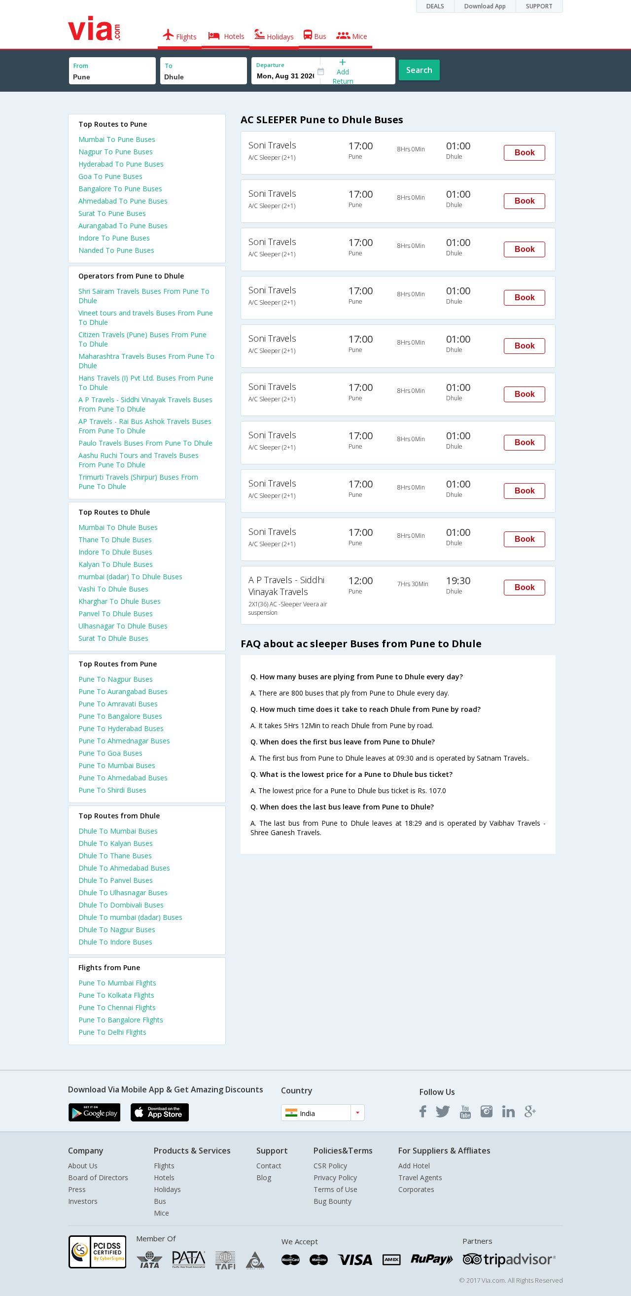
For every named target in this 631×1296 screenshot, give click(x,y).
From (80, 66)
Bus (160, 1201)
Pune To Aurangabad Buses (123, 691)
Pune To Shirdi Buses (112, 790)
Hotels (164, 1177)
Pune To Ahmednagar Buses (124, 740)
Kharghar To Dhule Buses (119, 601)
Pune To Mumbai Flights (117, 982)
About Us (83, 1165)
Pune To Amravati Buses (118, 703)
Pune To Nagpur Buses (115, 679)
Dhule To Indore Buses (115, 941)
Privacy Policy (335, 1177)
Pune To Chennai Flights (117, 1007)
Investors (83, 1201)
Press (77, 1189)
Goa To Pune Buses (110, 176)
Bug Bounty (332, 1201)
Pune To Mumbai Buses (116, 765)
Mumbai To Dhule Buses (118, 527)
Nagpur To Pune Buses (115, 151)
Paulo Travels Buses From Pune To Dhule (145, 443)
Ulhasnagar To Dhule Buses (123, 625)
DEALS (435, 6)
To (169, 66)
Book (525, 152)
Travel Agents (420, 1177)
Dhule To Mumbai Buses (118, 831)
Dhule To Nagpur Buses (116, 929)
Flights (164, 1165)
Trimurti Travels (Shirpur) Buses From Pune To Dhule (138, 481)
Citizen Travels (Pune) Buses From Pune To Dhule (142, 339)
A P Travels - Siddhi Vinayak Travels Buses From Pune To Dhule (145, 404)
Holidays (167, 1189)
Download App (485, 6)
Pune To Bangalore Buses (120, 716)
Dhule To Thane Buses (115, 855)
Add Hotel (414, 1165)
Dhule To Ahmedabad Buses (124, 868)
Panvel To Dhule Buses (115, 613)
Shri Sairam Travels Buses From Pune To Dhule (144, 295)
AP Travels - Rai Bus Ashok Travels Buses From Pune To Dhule (144, 426)
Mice (161, 1213)
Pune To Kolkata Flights (116, 995)
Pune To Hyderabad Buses (121, 728)
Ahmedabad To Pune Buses (123, 201)
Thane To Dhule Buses (115, 539)
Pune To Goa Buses (110, 753)
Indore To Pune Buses (114, 238)
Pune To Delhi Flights (112, 1032)
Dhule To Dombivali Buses (121, 905)
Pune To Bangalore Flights (120, 1019)
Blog (263, 1177)
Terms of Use (335, 1189)
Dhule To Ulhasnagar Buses (123, 892)
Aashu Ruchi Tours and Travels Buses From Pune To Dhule (138, 460)
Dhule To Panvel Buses (115, 880)
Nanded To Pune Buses (116, 250)
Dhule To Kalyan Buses (115, 843)
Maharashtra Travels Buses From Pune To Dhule (146, 360)
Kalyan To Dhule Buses (115, 564)
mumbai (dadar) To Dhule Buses (130, 576)
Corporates (416, 1189)
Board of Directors (98, 1177)
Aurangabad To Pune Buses (123, 225)
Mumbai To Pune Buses (116, 139)
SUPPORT (539, 6)
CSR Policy (330, 1165)
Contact (268, 1165)
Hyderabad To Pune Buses (121, 164)
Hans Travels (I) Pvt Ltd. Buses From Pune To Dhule (145, 382)
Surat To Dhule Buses (113, 638)
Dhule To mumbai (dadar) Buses (130, 917)
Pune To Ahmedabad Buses (123, 777)
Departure (270, 65)
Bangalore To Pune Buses (120, 188)
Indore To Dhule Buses (115, 552)
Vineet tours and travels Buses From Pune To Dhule (145, 317)
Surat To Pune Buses (112, 213)
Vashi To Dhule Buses (113, 589)
